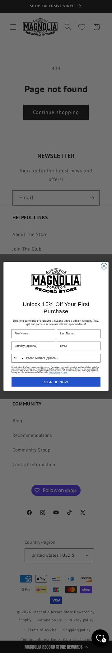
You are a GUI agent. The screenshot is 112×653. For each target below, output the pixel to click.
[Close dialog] (104, 266)
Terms (65, 373)
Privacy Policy (54, 373)
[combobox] (18, 358)
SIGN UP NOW (56, 382)
